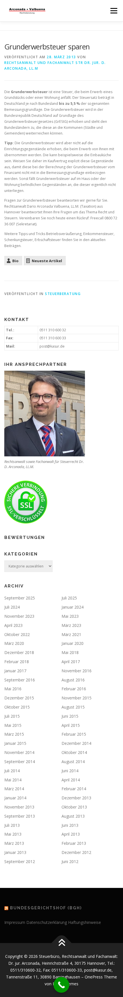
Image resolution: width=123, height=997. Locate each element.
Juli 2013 (12, 825)
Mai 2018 (70, 652)
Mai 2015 (12, 725)
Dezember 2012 (76, 852)
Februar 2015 (73, 734)
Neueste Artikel (47, 260)
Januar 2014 (15, 798)
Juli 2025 (69, 598)
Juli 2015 (12, 716)
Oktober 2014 (74, 752)
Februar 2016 (73, 688)
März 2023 (71, 625)
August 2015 (73, 707)
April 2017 (70, 661)
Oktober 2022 (17, 634)
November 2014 (19, 752)
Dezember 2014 (76, 743)
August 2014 (73, 761)
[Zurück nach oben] (61, 943)
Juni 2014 (69, 770)
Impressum (14, 922)
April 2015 (70, 725)
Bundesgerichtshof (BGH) (46, 908)
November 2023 (19, 616)
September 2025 (19, 598)
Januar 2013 (15, 852)
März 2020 (14, 643)
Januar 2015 (15, 743)
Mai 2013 (12, 834)
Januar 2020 (72, 643)
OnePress (94, 977)
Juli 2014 (12, 770)
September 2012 (19, 861)
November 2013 (19, 807)
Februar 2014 (73, 788)
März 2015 (14, 734)
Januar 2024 (72, 607)
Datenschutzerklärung (46, 922)
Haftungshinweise (84, 922)
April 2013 (70, 834)
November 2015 (76, 698)
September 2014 (19, 761)
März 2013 (14, 843)
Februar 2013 (73, 843)
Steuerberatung (63, 293)
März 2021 (71, 634)
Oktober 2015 (17, 707)
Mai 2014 (12, 780)
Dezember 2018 (19, 652)
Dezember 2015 (19, 698)
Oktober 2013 (74, 807)
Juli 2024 (12, 607)
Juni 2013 (69, 825)
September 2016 (19, 680)
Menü (113, 10)
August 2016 (73, 680)
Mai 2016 (12, 688)
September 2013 (19, 816)
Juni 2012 (69, 861)
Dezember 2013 (76, 798)
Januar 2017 (15, 670)
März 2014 (14, 788)
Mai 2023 (70, 616)
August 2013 (73, 816)
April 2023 (13, 625)
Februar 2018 (16, 661)
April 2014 (70, 780)
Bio (15, 260)
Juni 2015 (69, 716)
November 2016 (76, 670)
